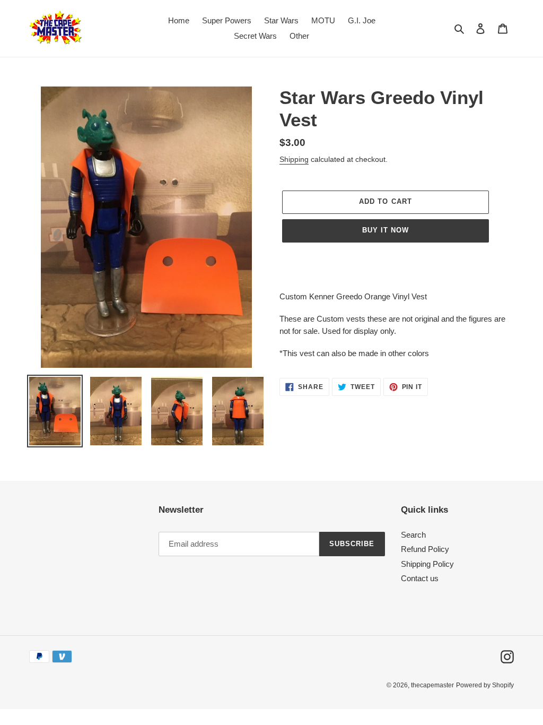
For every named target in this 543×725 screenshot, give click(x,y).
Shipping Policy (427, 563)
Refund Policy (425, 549)
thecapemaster (432, 685)
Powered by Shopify (485, 685)
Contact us (420, 578)
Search (413, 534)
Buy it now (385, 230)
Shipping (294, 159)
